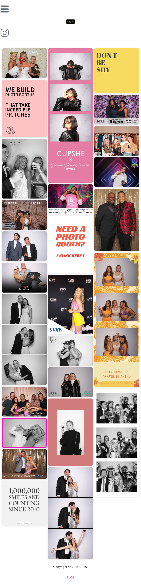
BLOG (71, 577)
